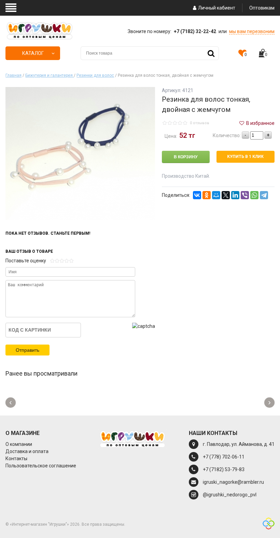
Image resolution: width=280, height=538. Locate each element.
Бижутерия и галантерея (49, 75)
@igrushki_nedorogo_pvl (229, 494)
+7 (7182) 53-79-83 (223, 469)
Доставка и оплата (26, 451)
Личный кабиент (216, 8)
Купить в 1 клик (245, 156)
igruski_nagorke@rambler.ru (233, 482)
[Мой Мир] (216, 195)
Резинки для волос (95, 75)
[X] (226, 195)
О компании (18, 444)
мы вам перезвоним (252, 31)
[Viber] (245, 195)
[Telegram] (264, 195)
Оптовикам (262, 8)
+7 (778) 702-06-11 (223, 457)
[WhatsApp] (254, 195)
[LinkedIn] (235, 195)
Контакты (16, 458)
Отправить (27, 350)
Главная (13, 75)
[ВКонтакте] (197, 195)
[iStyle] (269, 524)
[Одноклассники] (206, 195)
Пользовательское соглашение (40, 465)
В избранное (260, 123)
